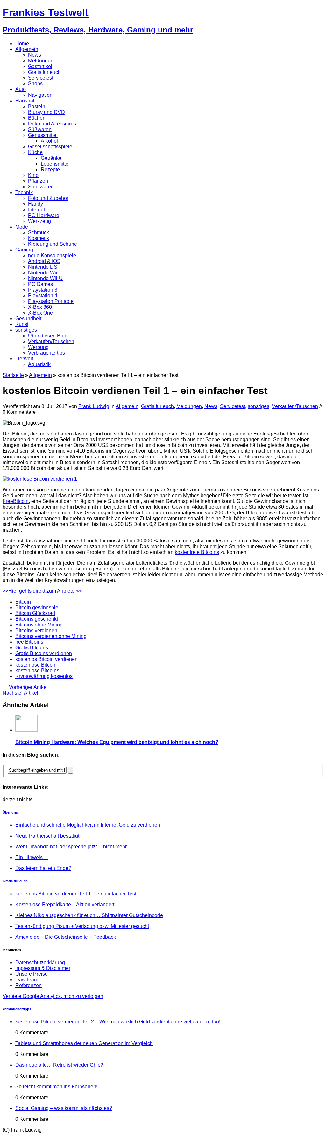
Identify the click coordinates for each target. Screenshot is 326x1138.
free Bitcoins (29, 642)
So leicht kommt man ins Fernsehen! (56, 1086)
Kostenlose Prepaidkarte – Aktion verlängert (64, 904)
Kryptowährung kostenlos (44, 676)
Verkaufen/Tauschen (51, 341)
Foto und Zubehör (48, 198)
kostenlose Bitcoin (36, 665)
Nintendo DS (42, 267)
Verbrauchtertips (46, 353)
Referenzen (28, 985)
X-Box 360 (40, 307)
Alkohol (49, 141)
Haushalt (25, 100)
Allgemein (26, 49)
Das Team (26, 979)
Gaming (24, 249)
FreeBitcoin (16, 501)
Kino (33, 175)
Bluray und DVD (46, 112)
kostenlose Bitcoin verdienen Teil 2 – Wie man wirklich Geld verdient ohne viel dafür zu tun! (117, 1021)
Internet (36, 209)
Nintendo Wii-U (45, 278)
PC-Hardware (43, 215)
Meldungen (40, 60)
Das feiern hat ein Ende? (43, 868)
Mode (21, 227)
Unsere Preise (31, 974)
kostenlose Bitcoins (37, 670)
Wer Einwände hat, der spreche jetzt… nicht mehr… (73, 846)
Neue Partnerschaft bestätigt (47, 835)
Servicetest (40, 78)
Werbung (38, 347)
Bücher (36, 118)
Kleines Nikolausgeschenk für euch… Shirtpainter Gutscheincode (89, 915)
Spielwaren (41, 186)
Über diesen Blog (47, 335)
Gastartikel (40, 66)
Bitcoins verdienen (36, 630)
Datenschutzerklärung (40, 962)
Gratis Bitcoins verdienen (43, 653)
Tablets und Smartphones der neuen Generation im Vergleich (84, 1043)
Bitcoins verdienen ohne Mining (51, 636)
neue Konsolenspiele (52, 255)
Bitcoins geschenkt (36, 619)
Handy (35, 204)
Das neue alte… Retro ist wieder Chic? (59, 1065)
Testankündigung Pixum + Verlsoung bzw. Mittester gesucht (82, 926)
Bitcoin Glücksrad (35, 613)
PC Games (40, 284)
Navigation (40, 95)
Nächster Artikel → (24, 693)
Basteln (36, 106)
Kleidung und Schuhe (52, 244)
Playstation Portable (51, 301)
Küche (35, 152)
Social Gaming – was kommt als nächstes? (63, 1108)
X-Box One (40, 312)
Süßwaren (40, 129)
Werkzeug (39, 221)
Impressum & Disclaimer (42, 968)
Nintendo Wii (42, 272)
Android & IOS (44, 261)
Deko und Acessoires (52, 123)
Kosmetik (38, 238)
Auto (20, 89)
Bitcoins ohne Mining (39, 624)
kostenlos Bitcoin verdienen (46, 659)
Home (22, 43)
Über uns (10, 812)
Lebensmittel (55, 163)
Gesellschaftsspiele (50, 146)
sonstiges (26, 330)
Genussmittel (43, 135)
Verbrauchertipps (17, 1009)
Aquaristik (39, 364)
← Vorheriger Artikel (25, 687)
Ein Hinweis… (31, 857)
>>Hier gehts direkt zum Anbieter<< (42, 591)
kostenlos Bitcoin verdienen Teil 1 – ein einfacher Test (75, 893)
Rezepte (50, 169)
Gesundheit (28, 318)
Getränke (51, 158)
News (34, 55)
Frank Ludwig (93, 406)
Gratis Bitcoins (31, 647)
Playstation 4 (42, 295)
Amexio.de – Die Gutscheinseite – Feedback (65, 937)
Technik (24, 192)
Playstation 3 (42, 290)
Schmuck (38, 232)
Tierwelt (24, 358)
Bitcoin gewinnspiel (37, 607)
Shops (35, 83)
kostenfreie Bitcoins (197, 552)
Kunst (21, 324)
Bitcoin (23, 601)
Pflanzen (38, 181)
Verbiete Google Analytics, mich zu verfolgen (53, 996)
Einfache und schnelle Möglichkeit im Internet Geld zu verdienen (87, 825)
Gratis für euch (44, 72)
